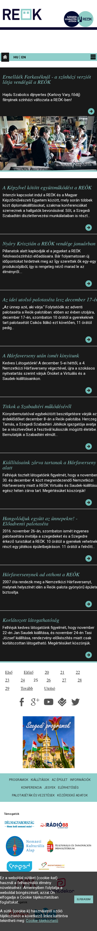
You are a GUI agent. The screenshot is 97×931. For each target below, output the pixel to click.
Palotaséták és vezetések (33, 795)
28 (80, 680)
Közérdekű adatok (72, 795)
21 (62, 672)
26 (49, 680)
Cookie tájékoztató (42, 920)
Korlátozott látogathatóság (31, 619)
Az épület (60, 780)
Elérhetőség (68, 787)
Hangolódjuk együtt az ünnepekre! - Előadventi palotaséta (40, 521)
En (23, 57)
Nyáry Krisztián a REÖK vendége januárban (49, 243)
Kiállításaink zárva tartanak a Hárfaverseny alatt (49, 465)
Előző (28, 672)
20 (47, 672)
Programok (18, 780)
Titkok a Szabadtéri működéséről (37, 406)
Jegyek (49, 787)
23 (7, 680)
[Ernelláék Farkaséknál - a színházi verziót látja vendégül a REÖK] (49, 143)
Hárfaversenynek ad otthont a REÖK (41, 574)
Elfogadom (84, 899)
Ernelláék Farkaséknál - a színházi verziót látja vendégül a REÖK (47, 79)
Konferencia (31, 787)
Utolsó (49, 688)
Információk (80, 780)
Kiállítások (40, 780)
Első (8, 672)
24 (23, 680)
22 (78, 672)
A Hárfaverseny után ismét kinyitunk (41, 355)
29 (7, 688)
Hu (15, 57)
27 (64, 680)
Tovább (27, 688)
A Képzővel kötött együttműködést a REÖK (47, 187)
